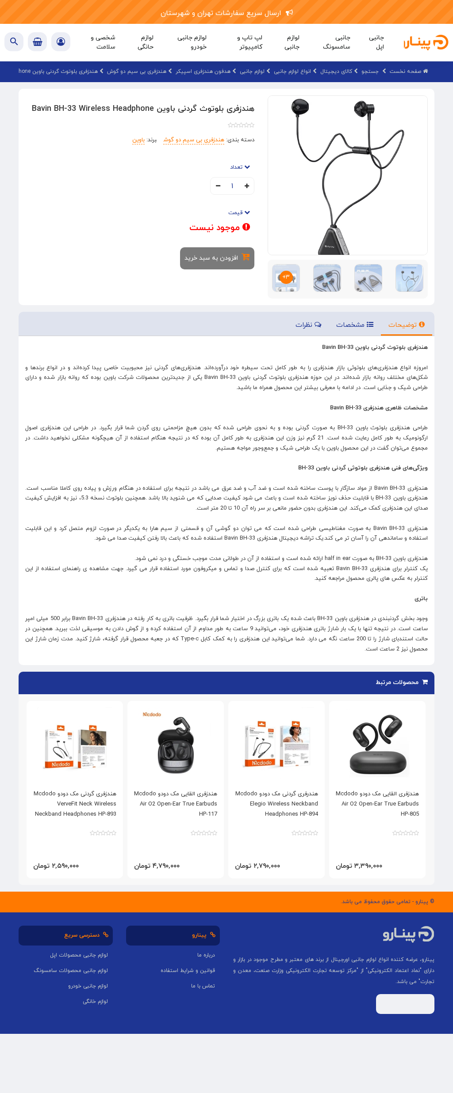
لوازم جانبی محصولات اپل (79, 955)
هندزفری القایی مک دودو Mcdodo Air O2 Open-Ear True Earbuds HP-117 (175, 804)
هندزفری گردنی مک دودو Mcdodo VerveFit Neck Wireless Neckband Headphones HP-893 (75, 804)
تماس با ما (203, 986)
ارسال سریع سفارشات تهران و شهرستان (223, 13)
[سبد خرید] (37, 41)
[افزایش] (246, 187)
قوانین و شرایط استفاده (188, 970)
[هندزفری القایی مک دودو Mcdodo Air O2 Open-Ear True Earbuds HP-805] (377, 745)
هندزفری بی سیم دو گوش (193, 140)
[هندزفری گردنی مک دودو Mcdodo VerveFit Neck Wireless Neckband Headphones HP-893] (74, 745)
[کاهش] (218, 187)
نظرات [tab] (305, 325)
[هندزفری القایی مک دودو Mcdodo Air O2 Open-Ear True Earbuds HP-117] (175, 745)
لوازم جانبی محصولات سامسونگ (71, 970)
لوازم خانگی (95, 1001)
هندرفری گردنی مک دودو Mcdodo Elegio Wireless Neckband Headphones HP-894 (276, 804)
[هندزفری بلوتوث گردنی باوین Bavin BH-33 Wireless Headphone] (348, 175)
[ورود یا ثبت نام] (61, 43)
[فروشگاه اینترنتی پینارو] (424, 42)
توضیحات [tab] (403, 325)
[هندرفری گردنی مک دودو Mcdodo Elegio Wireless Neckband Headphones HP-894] (276, 745)
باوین (138, 140)
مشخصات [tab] (351, 325)
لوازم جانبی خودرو (88, 986)
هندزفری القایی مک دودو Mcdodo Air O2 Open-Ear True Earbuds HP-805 (377, 804)
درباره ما (206, 955)
